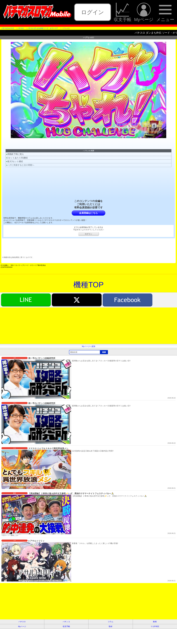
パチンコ (66, 622)
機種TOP (88, 284)
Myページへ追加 (88, 346)
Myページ (143, 19)
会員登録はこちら (88, 213)
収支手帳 (122, 19)
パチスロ (22, 622)
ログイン (92, 12)
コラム (110, 622)
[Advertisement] (77, 325)
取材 (110, 626)
